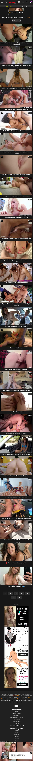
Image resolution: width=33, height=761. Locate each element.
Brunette (17, 738)
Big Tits (16, 740)
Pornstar (17, 732)
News (16, 711)
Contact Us (16, 723)
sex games (24, 6)
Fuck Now (8, 6)
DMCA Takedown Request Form (16, 725)
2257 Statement (16, 719)
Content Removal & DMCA (16, 717)
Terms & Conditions (16, 713)
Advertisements (16, 721)
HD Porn (17, 730)
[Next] (13, 597)
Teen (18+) (16, 736)
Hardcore (16, 734)
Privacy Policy (16, 715)
